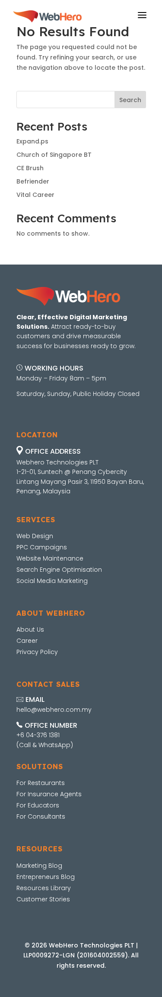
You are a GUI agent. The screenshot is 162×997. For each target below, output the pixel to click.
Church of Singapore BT (54, 154)
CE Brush (30, 168)
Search (130, 100)
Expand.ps (32, 141)
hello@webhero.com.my (54, 709)
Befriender (32, 181)
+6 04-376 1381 (38, 735)
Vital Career (35, 194)
